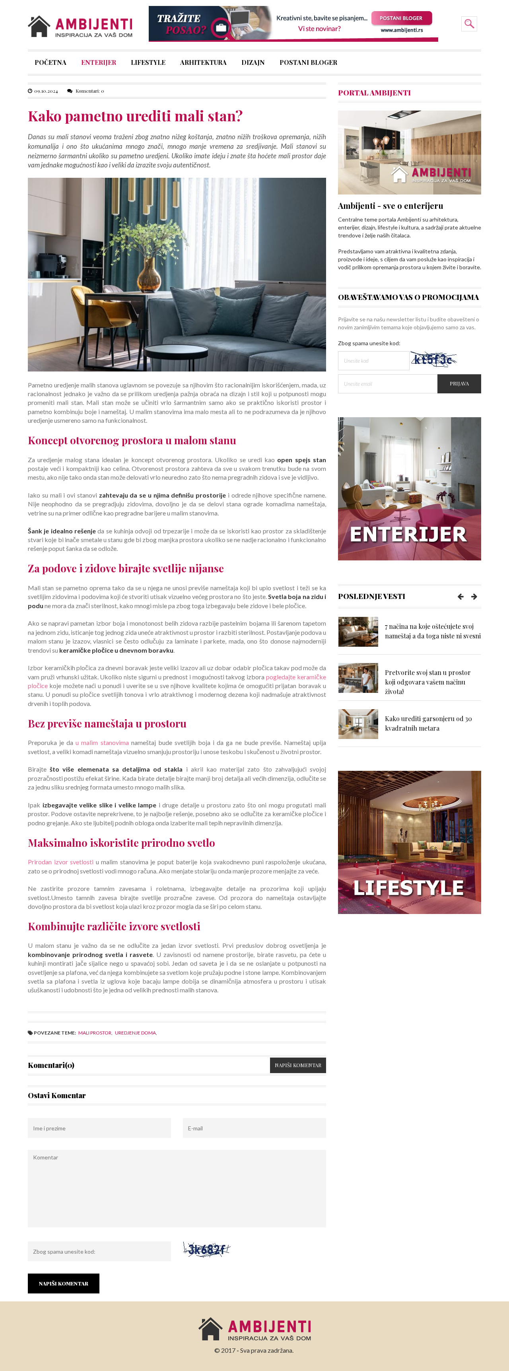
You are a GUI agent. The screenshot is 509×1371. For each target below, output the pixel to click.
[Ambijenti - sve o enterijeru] (409, 151)
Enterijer (98, 63)
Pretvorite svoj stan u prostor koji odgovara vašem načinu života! (428, 682)
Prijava (459, 383)
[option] (409, 635)
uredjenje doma (135, 1033)
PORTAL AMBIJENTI (374, 92)
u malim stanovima (102, 742)
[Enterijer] (409, 487)
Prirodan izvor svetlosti (60, 861)
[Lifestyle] (409, 841)
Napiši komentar (298, 1065)
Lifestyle (148, 63)
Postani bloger (308, 63)
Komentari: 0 (89, 91)
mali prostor (94, 1033)
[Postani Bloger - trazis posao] (293, 23)
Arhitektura (203, 63)
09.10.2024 (46, 91)
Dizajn (253, 63)
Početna (50, 63)
